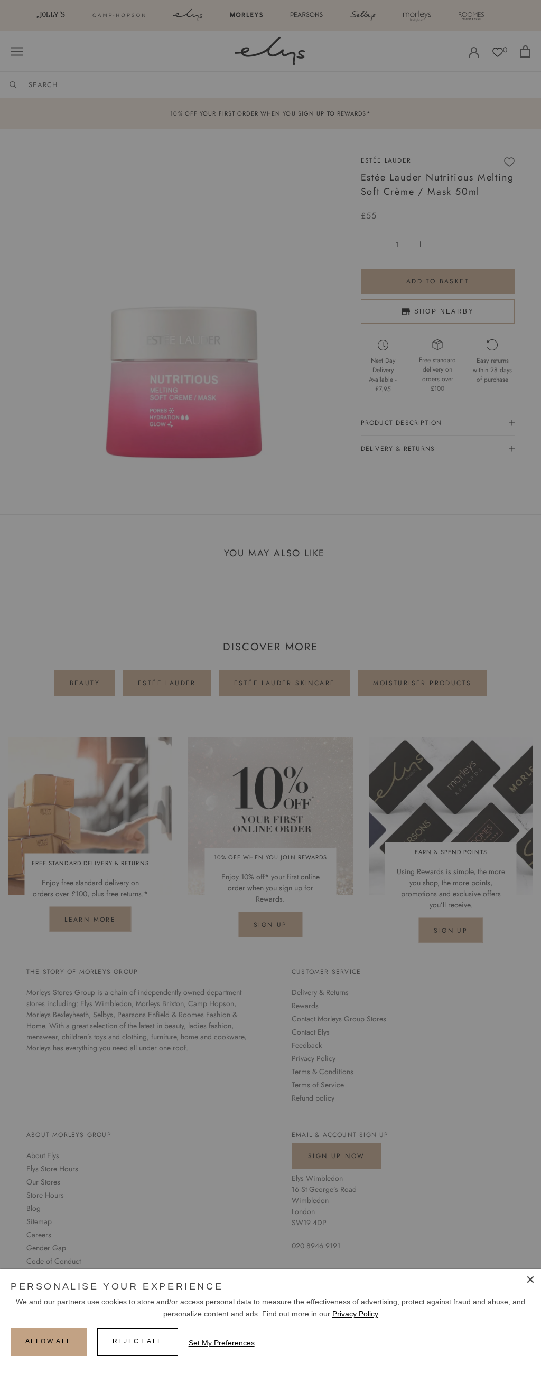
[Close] (530, 1279)
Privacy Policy (355, 1314)
